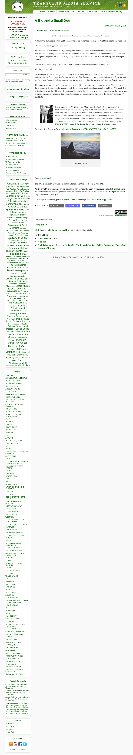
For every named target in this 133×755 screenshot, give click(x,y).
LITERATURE (10, 610)
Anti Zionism (11, 189)
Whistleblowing (15, 363)
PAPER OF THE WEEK (13, 386)
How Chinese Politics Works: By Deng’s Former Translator (16, 109)
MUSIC (8, 613)
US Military (21, 349)
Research (25, 321)
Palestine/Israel (18, 308)
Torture (12, 340)
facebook (89, 205)
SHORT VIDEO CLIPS (13, 661)
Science (11, 326)
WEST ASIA (9, 517)
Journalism (11, 279)
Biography (10, 193)
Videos (81, 12)
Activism (11, 183)
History (23, 248)
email (55, 205)
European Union (14, 230)
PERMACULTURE (11, 598)
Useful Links (9, 724)
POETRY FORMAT (12, 648)
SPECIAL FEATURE (12, 571)
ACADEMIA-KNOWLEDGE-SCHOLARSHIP (15, 520)
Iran (26, 268)
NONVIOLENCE (11, 409)
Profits (26, 316)
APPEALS (9, 494)
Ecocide (11, 220)
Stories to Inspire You (72, 129)
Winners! (42, 241)
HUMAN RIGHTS (11, 427)
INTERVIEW (9, 581)
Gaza (11, 237)
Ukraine (12, 342)
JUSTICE (8, 449)
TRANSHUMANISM (12, 576)
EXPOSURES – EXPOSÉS (14, 535)
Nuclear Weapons (17, 298)
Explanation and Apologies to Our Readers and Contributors (17, 699)
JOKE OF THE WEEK (12, 653)
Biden (16, 191)
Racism (8, 321)
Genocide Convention (17, 240)
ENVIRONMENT (11, 530)
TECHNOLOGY (10, 430)
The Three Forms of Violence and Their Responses (17, 692)
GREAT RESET (10, 584)
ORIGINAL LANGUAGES (14, 656)
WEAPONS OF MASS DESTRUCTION (13, 415)
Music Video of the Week (14, 674)
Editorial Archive (11, 120)
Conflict (23, 201)
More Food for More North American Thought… (17, 686)
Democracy (14, 215)
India (24, 254)
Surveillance (22, 337)
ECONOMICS (10, 587)
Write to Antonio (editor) (111, 12)
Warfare (19, 357)
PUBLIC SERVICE (11, 605)
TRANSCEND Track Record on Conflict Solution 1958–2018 (16, 144)
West (27, 357)
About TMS (92, 12)
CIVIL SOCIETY (10, 616)
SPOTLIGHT (9, 492)
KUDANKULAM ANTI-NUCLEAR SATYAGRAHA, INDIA (16, 601)
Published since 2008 (95, 257)
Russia (23, 323)
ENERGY (8, 459)
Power (19, 316)
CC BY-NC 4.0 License (121, 215)
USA (21, 346)
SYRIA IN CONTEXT (12, 512)
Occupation (12, 300)
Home (42, 12)
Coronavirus (12, 204)
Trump (19, 340)
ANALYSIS (9, 424)
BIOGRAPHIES (10, 392)
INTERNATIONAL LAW (13, 506)
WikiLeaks (10, 366)
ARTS (7, 579)
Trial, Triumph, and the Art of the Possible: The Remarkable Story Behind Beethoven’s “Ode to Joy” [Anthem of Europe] (82, 246)
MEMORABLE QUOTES (13, 441)
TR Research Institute (13, 167)
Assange (10, 191)
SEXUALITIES (10, 621)
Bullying (25, 193)
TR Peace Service (11, 165)
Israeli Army (14, 273)
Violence (10, 351)
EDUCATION (10, 473)
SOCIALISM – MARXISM (14, 532)
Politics (11, 316)
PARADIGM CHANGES (13, 551)
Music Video (11, 294)
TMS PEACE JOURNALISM (15, 394)
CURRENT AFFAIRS (12, 619)
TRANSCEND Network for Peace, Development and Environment (84, 124)
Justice (20, 278)
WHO (24, 363)
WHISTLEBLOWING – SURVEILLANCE (13, 544)
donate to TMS (68, 199)
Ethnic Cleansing (18, 226)
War (9, 355)
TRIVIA (7, 608)
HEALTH (8, 541)
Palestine (21, 305)
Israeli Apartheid (21, 271)
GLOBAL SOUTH (11, 484)
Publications (9, 125)
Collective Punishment (21, 199)
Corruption (24, 204)
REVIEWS (9, 558)
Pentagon (14, 313)
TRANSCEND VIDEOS (13, 383)
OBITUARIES (10, 650)
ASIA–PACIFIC (10, 456)
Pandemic (14, 310)
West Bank (18, 360)
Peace (23, 311)
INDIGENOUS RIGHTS (13, 548)
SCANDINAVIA (10, 509)
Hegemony (13, 248)
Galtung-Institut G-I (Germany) (15, 173)
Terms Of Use (10, 726)
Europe (23, 228)
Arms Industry (23, 189)
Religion (17, 321)
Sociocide (10, 332)
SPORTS (8, 637)
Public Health (22, 319)
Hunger (26, 251)
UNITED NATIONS (11, 514)
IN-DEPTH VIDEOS (12, 659)
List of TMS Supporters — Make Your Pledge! (17, 36)
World (18, 365)
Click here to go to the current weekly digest (54, 229)
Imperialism (15, 253)
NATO (26, 293)
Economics (21, 220)
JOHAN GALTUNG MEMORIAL (16, 378)
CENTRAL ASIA (11, 476)
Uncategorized (10, 664)
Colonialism (13, 201)
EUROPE (8, 479)
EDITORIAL (9, 375)
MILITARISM (9, 422)
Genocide (21, 237)
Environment (14, 225)
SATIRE (8, 561)
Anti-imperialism (22, 187)
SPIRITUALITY (10, 645)
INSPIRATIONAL (11, 640)
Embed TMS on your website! (18, 749)
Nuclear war (23, 296)
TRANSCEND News (12, 381)
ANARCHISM (10, 595)
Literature (13, 284)
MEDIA (7, 482)
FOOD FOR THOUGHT (13, 642)
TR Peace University (12, 162)
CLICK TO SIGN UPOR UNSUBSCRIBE (17, 62)
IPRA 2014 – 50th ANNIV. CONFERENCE (14, 670)
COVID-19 (13, 206)
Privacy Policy (10, 732)
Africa (18, 184)
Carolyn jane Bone (12, 684)
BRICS (18, 193)
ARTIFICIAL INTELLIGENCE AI (16, 524)
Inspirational (45, 178)
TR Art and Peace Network (14, 159)
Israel (10, 270)
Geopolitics (15, 242)
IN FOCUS (9, 432)
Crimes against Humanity (16, 208)
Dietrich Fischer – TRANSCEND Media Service (52, 30)
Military (17, 289)
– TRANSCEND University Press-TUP (99, 129)
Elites (21, 222)
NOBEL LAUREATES (12, 397)
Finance (16, 233)
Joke (23, 276)
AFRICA (8, 435)
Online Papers (10, 123)
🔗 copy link (104, 205)
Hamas (18, 245)
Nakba (19, 294)
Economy (14, 223)
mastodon (73, 205)
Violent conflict (23, 352)
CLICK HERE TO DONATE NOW (18, 22)
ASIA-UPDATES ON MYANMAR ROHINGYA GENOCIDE (16, 462)
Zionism (26, 365)
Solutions (19, 331)
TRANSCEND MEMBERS (14, 412)
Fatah (10, 233)
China (20, 196)
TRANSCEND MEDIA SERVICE (67, 3)
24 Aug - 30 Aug (18, 48)
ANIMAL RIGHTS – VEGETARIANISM (12, 628)
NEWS (7, 446)
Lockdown (22, 284)
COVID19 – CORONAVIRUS (15, 631)
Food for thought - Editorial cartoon (17, 234)
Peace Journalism (66, 12)
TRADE (8, 590)
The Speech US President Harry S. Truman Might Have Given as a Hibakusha (17, 705)
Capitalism (11, 195)
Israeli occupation (18, 274)
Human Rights (14, 251)
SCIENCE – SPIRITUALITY (15, 634)
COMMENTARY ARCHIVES (15, 667)
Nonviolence (13, 296)
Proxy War (10, 319)
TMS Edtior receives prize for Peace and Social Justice (15, 139)
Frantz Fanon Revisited (48, 238)
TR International (11, 157)
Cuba (27, 210)
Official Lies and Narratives (19, 301)
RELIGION (9, 573)
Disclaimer (9, 729)
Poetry (23, 313)
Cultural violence (17, 212)
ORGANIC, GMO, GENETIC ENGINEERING (15, 554)
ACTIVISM (9, 438)
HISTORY (8, 538)
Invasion (20, 268)
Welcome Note (10, 128)
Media (19, 286)
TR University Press (12, 170)
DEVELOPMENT (11, 592)
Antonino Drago (11, 710)
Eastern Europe (22, 218)
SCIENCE (8, 568)
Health (26, 245)
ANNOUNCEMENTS (12, 389)
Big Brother (24, 191)
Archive (51, 12)
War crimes (18, 354)
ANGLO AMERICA (11, 443)
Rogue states (13, 324)
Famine (26, 231)
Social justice (22, 328)
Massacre (10, 286)
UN (17, 343)
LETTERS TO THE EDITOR (15, 624)
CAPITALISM (10, 527)
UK (24, 340)
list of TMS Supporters (102, 199)
